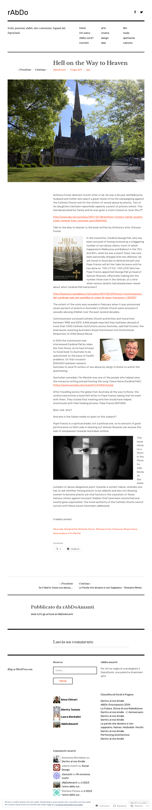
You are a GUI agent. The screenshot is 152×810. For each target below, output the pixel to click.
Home (82, 28)
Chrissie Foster (104, 529)
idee (103, 43)
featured (118, 529)
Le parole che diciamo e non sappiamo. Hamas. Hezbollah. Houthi (122, 725)
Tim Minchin (75, 533)
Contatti (84, 43)
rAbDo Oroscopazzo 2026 (115, 704)
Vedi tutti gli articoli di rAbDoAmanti (52, 614)
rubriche (127, 43)
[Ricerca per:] (75, 670)
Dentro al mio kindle (112, 738)
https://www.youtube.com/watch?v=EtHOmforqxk (83, 385)
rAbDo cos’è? (86, 38)
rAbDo (18, 12)
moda (126, 33)
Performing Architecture (115, 734)
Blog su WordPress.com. (20, 669)
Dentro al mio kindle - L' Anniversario (122, 712)
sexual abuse (61, 533)
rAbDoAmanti (59, 70)
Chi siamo (84, 33)
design (105, 38)
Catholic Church (87, 529)
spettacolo (129, 38)
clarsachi (67, 774)
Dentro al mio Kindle (112, 700)
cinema (105, 33)
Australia (59, 529)
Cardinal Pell (71, 529)
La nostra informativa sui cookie (69, 805)
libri (125, 28)
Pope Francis (131, 529)
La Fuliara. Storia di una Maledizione (121, 708)
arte (103, 28)
